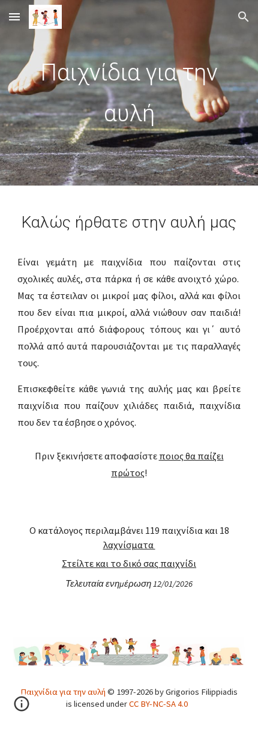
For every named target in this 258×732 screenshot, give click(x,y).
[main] (129, 92)
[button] (14, 16)
